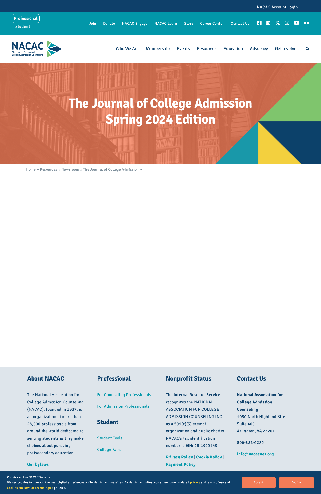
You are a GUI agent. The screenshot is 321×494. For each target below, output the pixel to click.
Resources (48, 169)
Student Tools (109, 438)
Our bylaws (38, 464)
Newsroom (70, 169)
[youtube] (296, 22)
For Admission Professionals (123, 406)
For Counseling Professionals (124, 394)
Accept (258, 482)
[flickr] (306, 22)
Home (31, 169)
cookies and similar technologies (30, 488)
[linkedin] (268, 22)
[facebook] (259, 22)
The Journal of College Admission (111, 169)
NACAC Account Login (277, 7)
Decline (296, 482)
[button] (307, 49)
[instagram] (287, 22)
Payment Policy (181, 464)
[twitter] (277, 22)
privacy (195, 482)
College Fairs (109, 449)
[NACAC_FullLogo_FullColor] (37, 42)
